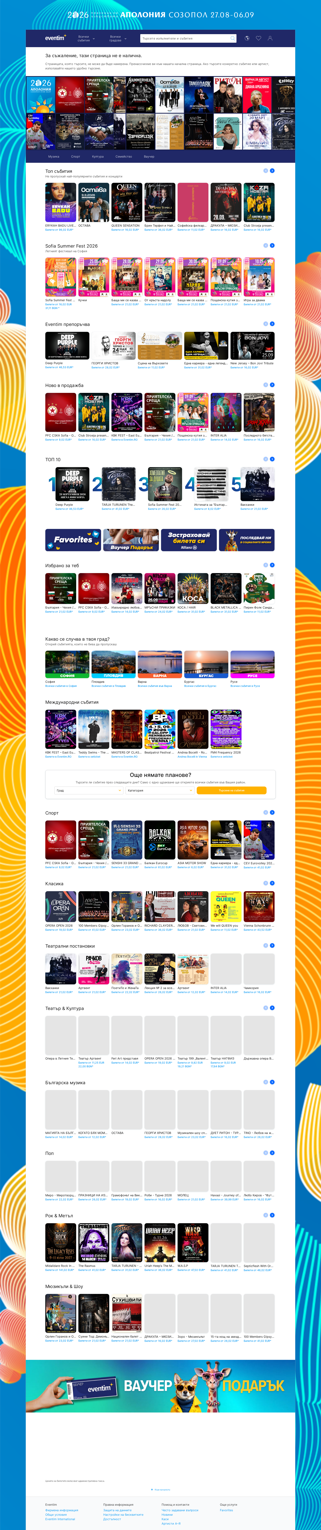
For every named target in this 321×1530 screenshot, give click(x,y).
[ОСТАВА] (128, 94)
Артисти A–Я (171, 1523)
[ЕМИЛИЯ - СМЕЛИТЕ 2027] (215, 131)
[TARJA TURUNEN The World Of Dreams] (245, 131)
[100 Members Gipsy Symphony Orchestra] (157, 131)
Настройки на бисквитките (123, 1514)
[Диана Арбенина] (215, 94)
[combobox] (184, 38)
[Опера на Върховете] (128, 131)
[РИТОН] (186, 94)
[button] (118, 113)
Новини (167, 1514)
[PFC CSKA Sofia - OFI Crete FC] (70, 94)
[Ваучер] (131, 540)
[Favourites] (73, 540)
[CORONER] (245, 94)
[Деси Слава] (186, 131)
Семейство (124, 156)
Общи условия (56, 1514)
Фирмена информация (61, 1510)
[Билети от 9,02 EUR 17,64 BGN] (40, 94)
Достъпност (112, 1519)
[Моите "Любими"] (258, 37)
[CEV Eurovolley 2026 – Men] (40, 131)
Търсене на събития (231, 790)
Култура (98, 156)
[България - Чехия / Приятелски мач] (99, 94)
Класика (54, 883)
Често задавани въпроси (180, 1510)
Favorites (226, 1510)
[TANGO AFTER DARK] (157, 94)
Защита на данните (117, 1510)
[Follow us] (247, 540)
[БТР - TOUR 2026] (274, 131)
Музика (53, 156)
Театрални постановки (70, 946)
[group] (160, 1386)
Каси (165, 1519)
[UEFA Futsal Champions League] (70, 131)
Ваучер (149, 156)
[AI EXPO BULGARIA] (99, 131)
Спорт (75, 156)
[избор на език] (247, 38)
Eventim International (60, 1519)
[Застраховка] (189, 540)
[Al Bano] (274, 94)
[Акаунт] (270, 38)
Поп (49, 1153)
